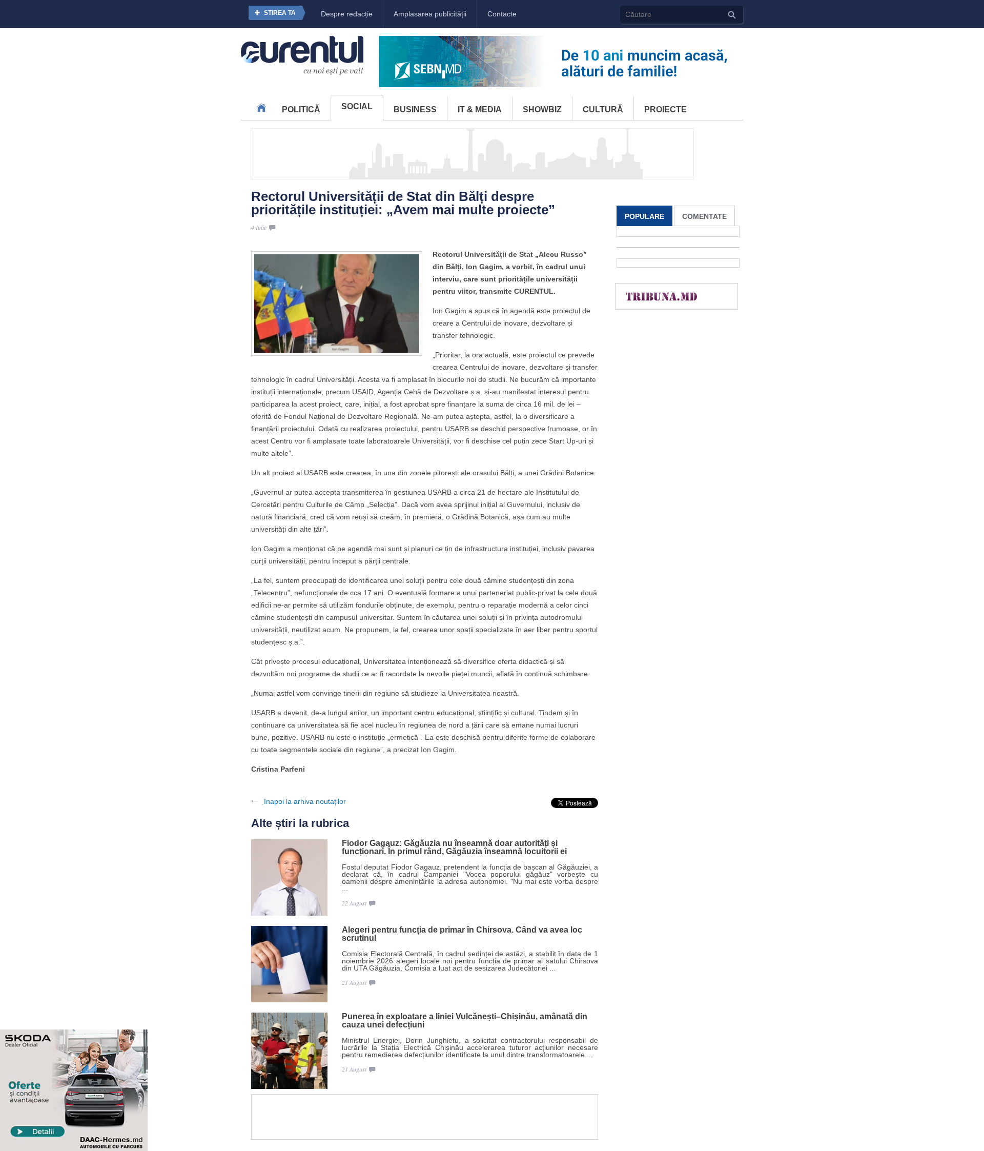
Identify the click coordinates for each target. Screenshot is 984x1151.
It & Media (480, 109)
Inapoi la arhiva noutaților (305, 801)
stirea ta (280, 12)
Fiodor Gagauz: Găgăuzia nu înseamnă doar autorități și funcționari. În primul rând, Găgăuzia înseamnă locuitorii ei (454, 847)
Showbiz (542, 109)
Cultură (603, 109)
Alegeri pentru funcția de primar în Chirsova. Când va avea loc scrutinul (462, 934)
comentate (704, 216)
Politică (301, 109)
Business (415, 109)
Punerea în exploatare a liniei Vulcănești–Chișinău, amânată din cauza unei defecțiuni (464, 1021)
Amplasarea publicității (430, 14)
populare (644, 216)
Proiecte (665, 109)
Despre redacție (347, 14)
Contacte (502, 14)
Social (357, 106)
